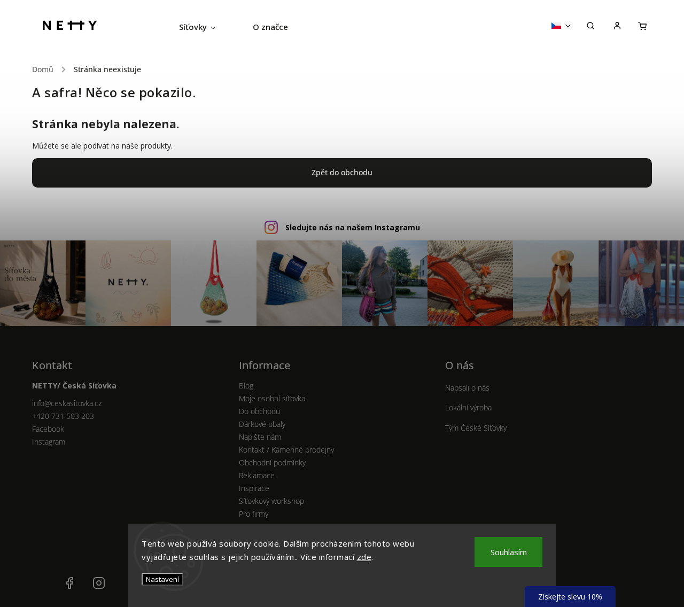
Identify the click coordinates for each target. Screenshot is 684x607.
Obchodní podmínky (272, 462)
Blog (246, 385)
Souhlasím (509, 552)
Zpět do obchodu (342, 172)
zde (364, 556)
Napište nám (260, 437)
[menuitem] (206, 26)
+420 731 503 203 (63, 416)
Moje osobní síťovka (272, 398)
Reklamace (257, 475)
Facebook (48, 429)
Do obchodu (259, 411)
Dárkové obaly (262, 424)
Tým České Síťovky (476, 428)
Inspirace (254, 488)
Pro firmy (253, 514)
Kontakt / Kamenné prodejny (286, 450)
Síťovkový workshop (271, 501)
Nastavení (162, 579)
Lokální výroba (468, 407)
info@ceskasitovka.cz (67, 403)
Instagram (48, 442)
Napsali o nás (467, 388)
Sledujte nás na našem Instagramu (352, 227)
